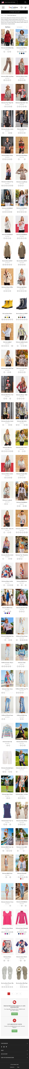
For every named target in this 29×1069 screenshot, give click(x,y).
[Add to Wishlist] (10, 43)
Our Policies (14, 1013)
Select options (7, 43)
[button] (1, 12)
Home (2, 15)
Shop (5, 15)
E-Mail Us (14, 1030)
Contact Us (12, 1067)
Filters (8, 27)
